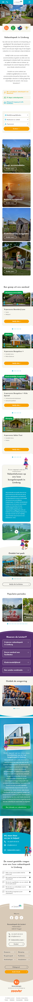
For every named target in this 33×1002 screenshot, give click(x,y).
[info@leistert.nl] (3, 2)
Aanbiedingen (8, 959)
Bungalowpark (8, 956)
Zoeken (15, 129)
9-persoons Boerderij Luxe (14, 309)
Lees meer (9, 702)
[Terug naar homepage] (18, 2)
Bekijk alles (16, 321)
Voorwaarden (19, 1000)
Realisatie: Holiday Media (22, 998)
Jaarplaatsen (22, 959)
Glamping (21, 952)
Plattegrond (16, 967)
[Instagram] (16, 917)
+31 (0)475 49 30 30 (13, 841)
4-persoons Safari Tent (13, 435)
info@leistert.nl (12, 845)
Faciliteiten (21, 956)
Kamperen (7, 952)
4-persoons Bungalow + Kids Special (16, 394)
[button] (14, 20)
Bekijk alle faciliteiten (16, 584)
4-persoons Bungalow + (14, 351)
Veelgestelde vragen (13, 850)
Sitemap (26, 1000)
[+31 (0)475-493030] (7, 2)
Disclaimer (12, 1000)
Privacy (6, 1000)
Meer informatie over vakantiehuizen (16, 807)
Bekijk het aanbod (11, 617)
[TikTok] (21, 917)
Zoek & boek (16, 972)
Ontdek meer (10, 169)
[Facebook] (11, 917)
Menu (29, 2)
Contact (16, 944)
